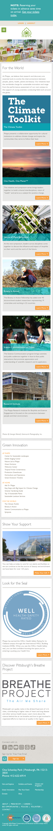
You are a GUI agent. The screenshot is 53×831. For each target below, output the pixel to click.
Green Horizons (10, 464)
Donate (4, 794)
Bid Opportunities (10, 807)
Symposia (8, 512)
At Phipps (6, 453)
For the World (9, 501)
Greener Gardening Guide (14, 491)
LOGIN (21, 23)
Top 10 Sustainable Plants (13, 494)
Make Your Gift (41, 573)
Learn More (41, 144)
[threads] (27, 747)
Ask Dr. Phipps (10, 485)
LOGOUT (31, 23)
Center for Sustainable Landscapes (17, 456)
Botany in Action (11, 507)
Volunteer (35, 807)
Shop (20, 794)
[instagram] (21, 747)
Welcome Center (11, 467)
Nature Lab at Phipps (12, 461)
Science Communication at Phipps (16, 509)
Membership (39, 790)
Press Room (16, 804)
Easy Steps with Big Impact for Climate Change (21, 488)
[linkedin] (10, 747)
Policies (24, 807)
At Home (6, 483)
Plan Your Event (23, 790)
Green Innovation (15, 445)
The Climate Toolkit (12, 504)
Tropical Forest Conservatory (15, 470)
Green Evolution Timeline (14, 478)
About (5, 804)
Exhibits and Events (25, 784)
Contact (6, 810)
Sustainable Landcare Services (15, 496)
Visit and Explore (8, 784)
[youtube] (16, 747)
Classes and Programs (39, 785)
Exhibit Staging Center (12, 459)
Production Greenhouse (13, 472)
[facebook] (4, 747)
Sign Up (16, 758)
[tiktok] (33, 747)
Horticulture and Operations (15, 475)
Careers (27, 804)
